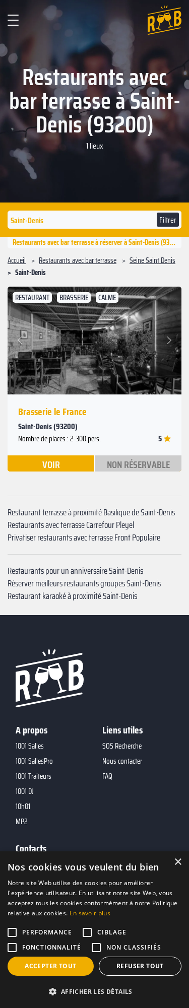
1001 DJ (25, 791)
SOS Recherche (122, 746)
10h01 (23, 806)
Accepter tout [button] (50, 966)
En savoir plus (90, 913)
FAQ (107, 776)
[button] (21, 340)
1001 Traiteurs (33, 776)
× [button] (177, 862)
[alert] (94, 929)
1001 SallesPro (34, 761)
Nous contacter (122, 761)
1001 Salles (30, 746)
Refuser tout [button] (140, 966)
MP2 (22, 822)
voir (51, 464)
